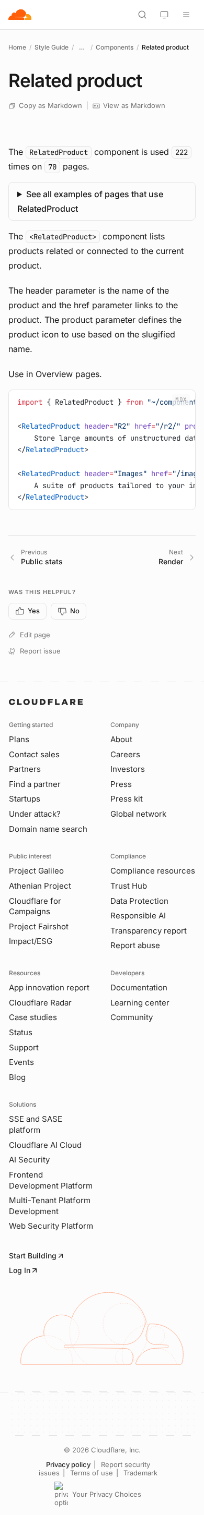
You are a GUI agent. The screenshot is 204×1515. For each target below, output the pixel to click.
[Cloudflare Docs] (19, 14)
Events (21, 1062)
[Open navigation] (186, 14)
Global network (138, 814)
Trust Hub (128, 886)
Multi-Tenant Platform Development (49, 1205)
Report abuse (135, 945)
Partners (25, 769)
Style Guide (52, 47)
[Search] (142, 14)
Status (20, 1032)
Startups (24, 799)
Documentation (138, 987)
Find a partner (35, 784)
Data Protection (139, 901)
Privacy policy (68, 1464)
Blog (17, 1077)
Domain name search (48, 829)
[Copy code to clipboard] (183, 401)
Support (24, 1047)
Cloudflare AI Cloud (45, 1145)
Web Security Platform (51, 1226)
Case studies (33, 1017)
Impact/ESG (30, 941)
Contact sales (34, 754)
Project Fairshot (39, 926)
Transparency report (148, 931)
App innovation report (49, 987)
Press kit (126, 799)
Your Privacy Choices (106, 1494)
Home (17, 47)
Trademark (140, 1473)
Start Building (32, 1255)
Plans (19, 739)
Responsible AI (138, 915)
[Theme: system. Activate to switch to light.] (164, 14)
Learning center (139, 1003)
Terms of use (91, 1473)
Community (131, 1017)
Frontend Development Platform (51, 1180)
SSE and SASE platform (35, 1124)
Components (114, 47)
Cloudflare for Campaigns (35, 906)
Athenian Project (40, 886)
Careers (125, 754)
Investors (127, 769)
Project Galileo (36, 871)
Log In (19, 1270)
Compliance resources (152, 871)
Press (121, 784)
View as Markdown (134, 105)
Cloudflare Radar (40, 1003)
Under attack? (35, 814)
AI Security (29, 1160)
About (121, 739)
